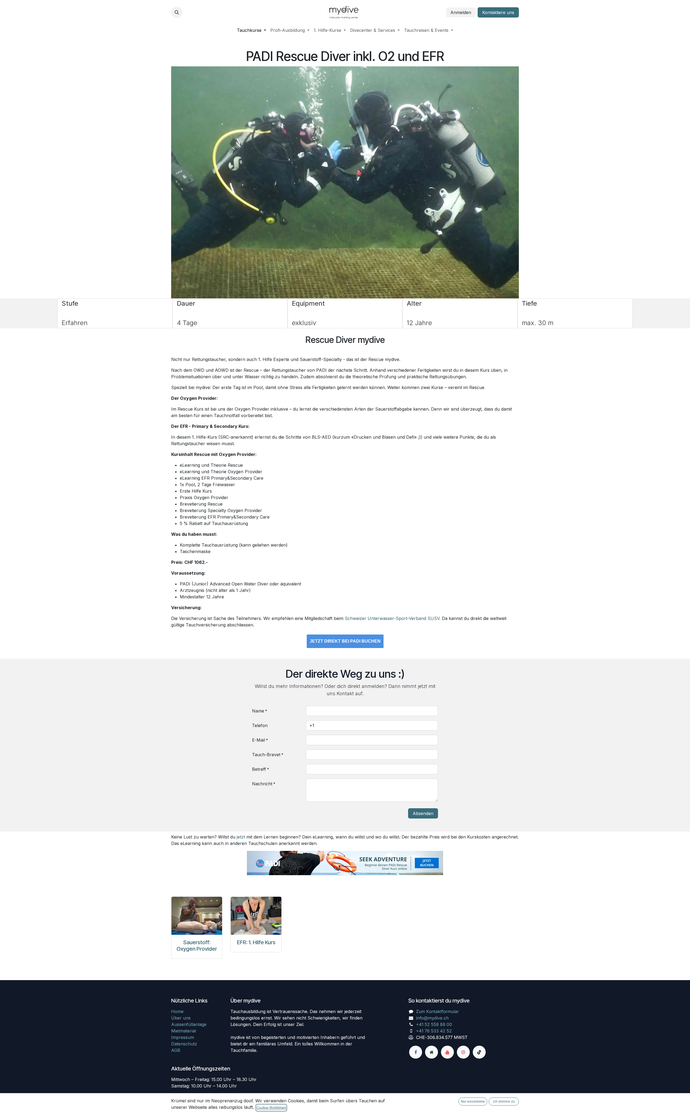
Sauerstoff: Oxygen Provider (197, 945)
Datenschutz (184, 1043)
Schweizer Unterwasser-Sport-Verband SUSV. (392, 618)
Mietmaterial (183, 1031)
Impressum (182, 1037)
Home (177, 1011)
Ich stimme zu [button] (504, 1101)
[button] (176, 12)
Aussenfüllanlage (188, 1024)
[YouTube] (447, 1052)
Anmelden (460, 12)
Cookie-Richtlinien (271, 1108)
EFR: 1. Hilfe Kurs (256, 942)
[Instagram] (463, 1052)
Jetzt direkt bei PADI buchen (345, 641)
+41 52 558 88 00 (434, 1024)
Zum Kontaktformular (437, 1011)
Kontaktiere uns (498, 12)
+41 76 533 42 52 (434, 1031)
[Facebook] (415, 1052)
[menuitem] (251, 30)
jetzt (241, 837)
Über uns (181, 1018)
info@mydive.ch (432, 1018)
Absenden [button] (423, 813)
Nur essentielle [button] (473, 1101)
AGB (175, 1050)
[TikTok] (479, 1052)
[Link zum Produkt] (196, 916)
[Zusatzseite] (431, 1052)
